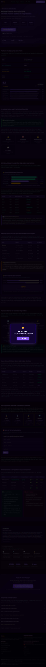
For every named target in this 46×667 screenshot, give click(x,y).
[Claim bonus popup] (23, 338)
